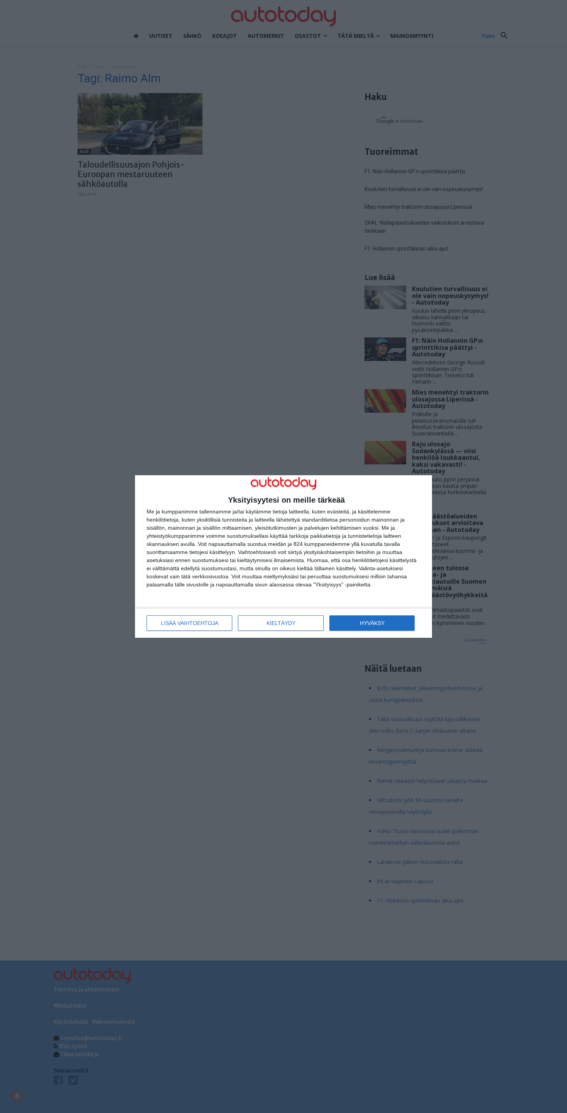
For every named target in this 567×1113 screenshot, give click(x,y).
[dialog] (283, 556)
